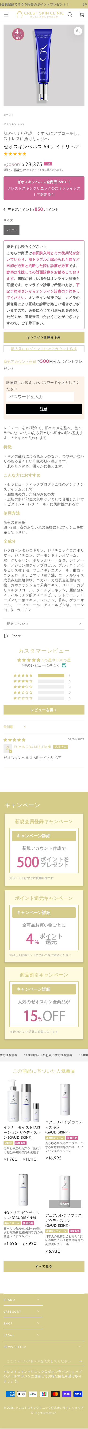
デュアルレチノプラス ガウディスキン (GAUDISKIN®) (63, 1220)
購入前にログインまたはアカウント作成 (44, 349)
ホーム (7, 114)
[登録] (81, 1361)
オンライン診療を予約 (44, 337)
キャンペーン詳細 (33, 835)
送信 (44, 409)
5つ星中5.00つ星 (56, 660)
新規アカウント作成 (20, 361)
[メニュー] (6, 15)
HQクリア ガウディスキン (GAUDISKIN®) (21, 1215)
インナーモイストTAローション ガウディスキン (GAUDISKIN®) (22, 1132)
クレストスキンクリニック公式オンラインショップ (49, 1407)
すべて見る (44, 1266)
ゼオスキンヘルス (14, 124)
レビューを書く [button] (43, 709)
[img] (15, 740)
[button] (70, 15)
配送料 (18, 169)
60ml (11, 230)
